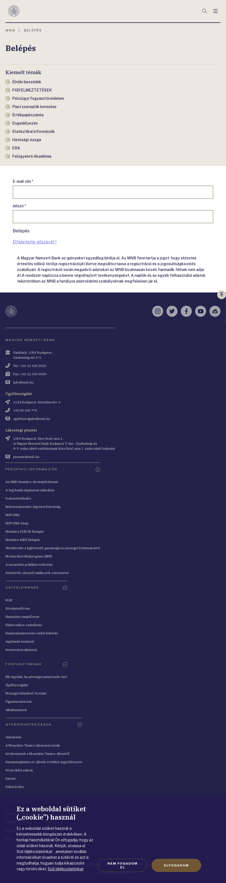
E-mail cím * (23, 181)
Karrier (11, 778)
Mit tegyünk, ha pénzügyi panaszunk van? (36, 677)
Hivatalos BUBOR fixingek (25, 531)
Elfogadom (176, 865)
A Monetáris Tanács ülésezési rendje (33, 745)
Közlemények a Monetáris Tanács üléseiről (37, 754)
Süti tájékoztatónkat (66, 869)
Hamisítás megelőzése (22, 616)
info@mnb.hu (23, 382)
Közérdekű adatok (19, 770)
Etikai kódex (15, 787)
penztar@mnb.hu (26, 457)
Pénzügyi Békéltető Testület (26, 693)
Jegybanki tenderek (20, 641)
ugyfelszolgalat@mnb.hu (31, 419)
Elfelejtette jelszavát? (35, 242)
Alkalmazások (16, 710)
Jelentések (13, 737)
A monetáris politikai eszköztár (29, 564)
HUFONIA (13, 515)
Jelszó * (19, 206)
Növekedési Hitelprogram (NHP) (29, 556)
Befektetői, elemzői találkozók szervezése (37, 573)
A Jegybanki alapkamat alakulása (30, 490)
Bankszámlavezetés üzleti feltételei (32, 633)
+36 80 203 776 (25, 410)
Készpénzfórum (18, 608)
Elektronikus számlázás (24, 625)
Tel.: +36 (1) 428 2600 (29, 366)
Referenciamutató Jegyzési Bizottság (33, 506)
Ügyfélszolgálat (17, 685)
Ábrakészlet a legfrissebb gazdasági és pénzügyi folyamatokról (53, 548)
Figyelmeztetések (19, 701)
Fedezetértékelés (18, 498)
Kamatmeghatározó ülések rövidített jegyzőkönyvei (44, 762)
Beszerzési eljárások (21, 650)
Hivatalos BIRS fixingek (23, 540)
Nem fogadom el (122, 865)
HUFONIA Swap (17, 523)
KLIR (9, 600)
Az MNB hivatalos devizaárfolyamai (32, 482)
